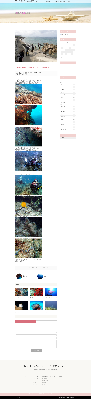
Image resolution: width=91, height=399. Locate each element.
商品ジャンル (67, 114)
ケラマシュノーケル (44, 384)
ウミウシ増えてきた (18, 297)
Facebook (16, 397)
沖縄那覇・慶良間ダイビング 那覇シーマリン (27, 0)
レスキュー (35, 382)
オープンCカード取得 (31, 267)
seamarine (21, 267)
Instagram (18, 397)
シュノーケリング (67, 97)
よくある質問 (60, 376)
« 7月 (61, 57)
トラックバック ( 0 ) (46, 321)
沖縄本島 (45, 267)
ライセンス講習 (47, 1)
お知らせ (67, 92)
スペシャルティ (35, 386)
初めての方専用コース (45, 376)
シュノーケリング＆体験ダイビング (59, 1)
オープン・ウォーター (36, 378)
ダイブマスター (35, 384)
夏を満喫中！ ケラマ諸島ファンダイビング (51, 312)
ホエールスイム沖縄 (44, 378)
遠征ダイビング (67, 129)
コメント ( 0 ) (26, 321)
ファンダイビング (36, 267)
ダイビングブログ (27, 376)
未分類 (67, 119)
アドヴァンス (35, 380)
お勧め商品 (67, 89)
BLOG (69, 1)
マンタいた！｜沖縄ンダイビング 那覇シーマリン (51, 298)
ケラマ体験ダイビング (45, 380)
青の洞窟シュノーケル (45, 386)
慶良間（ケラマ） (67, 116)
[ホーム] (15, 24)
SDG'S (67, 84)
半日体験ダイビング (44, 382)
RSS (19, 397)
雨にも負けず (32, 297)
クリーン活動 (67, 94)
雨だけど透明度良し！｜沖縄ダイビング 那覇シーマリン (21, 312)
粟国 (67, 127)
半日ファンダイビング (67, 111)
